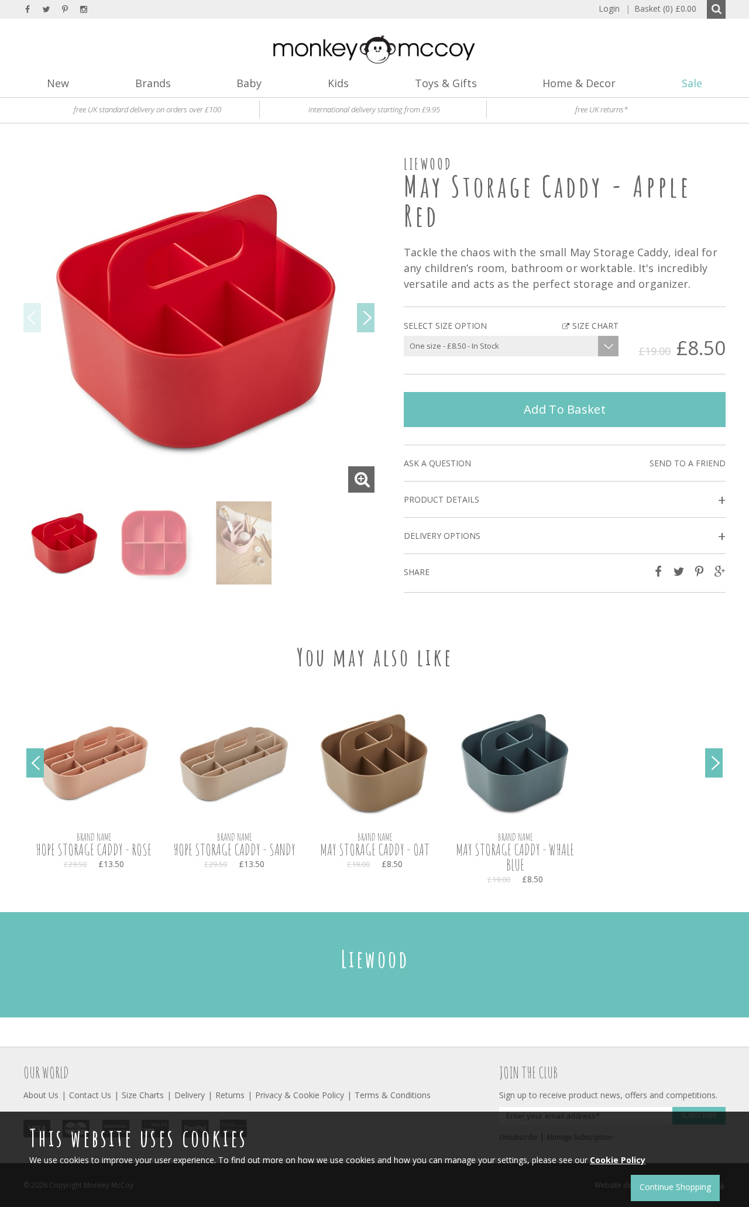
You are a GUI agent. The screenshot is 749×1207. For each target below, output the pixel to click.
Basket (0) (661, 8)
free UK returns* (601, 109)
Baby (249, 83)
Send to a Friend (688, 463)
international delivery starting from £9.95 (374, 109)
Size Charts (143, 1095)
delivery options (565, 536)
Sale (692, 83)
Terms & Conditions (393, 1095)
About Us (41, 1095)
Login (609, 8)
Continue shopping (675, 1186)
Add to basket (565, 409)
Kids (338, 83)
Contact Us (90, 1095)
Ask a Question (437, 463)
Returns (230, 1095)
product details (565, 500)
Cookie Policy (617, 1159)
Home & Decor (579, 83)
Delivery (189, 1095)
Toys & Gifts (446, 83)
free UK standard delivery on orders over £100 (147, 109)
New (58, 83)
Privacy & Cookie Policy (299, 1095)
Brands (153, 83)
